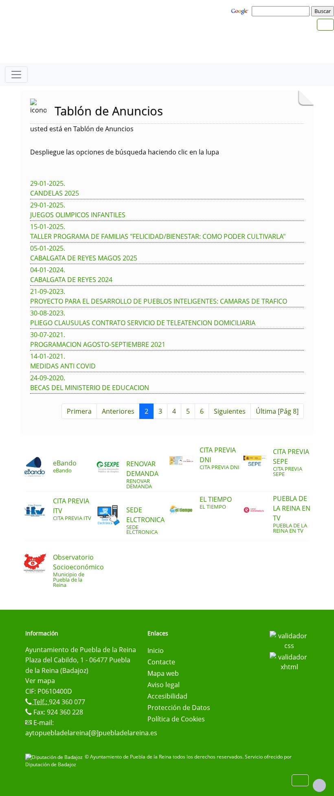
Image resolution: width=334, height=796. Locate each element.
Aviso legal (163, 684)
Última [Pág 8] (277, 411)
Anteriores (118, 411)
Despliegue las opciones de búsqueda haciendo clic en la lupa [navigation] (124, 152)
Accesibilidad (167, 696)
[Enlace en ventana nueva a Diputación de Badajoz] (55, 756)
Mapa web (163, 673)
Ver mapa (40, 680)
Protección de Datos (178, 707)
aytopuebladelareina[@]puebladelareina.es (91, 732)
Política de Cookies (176, 718)
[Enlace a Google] (241, 10)
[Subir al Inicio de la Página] (319, 785)
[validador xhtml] (289, 661)
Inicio (155, 650)
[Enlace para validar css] (289, 639)
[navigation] (282, 11)
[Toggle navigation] (16, 74)
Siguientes (230, 411)
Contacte (161, 661)
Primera (79, 411)
